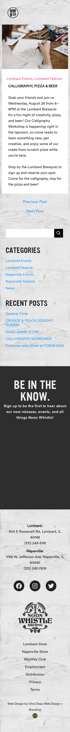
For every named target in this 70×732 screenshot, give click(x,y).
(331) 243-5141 (35, 543)
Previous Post (35, 202)
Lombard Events (19, 79)
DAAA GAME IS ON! (22, 332)
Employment (35, 667)
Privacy (35, 682)
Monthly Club (35, 659)
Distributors (35, 674)
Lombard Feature (48, 79)
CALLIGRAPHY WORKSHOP (29, 339)
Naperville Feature (20, 281)
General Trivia (17, 314)
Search (58, 233)
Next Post (35, 211)
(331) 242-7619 (35, 568)
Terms (35, 690)
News (10, 288)
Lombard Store (35, 644)
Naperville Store (35, 652)
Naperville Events (20, 274)
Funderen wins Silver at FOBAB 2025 (35, 346)
